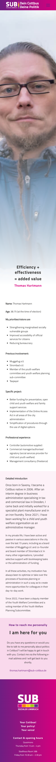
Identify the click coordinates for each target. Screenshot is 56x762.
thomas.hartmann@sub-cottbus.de (28, 670)
